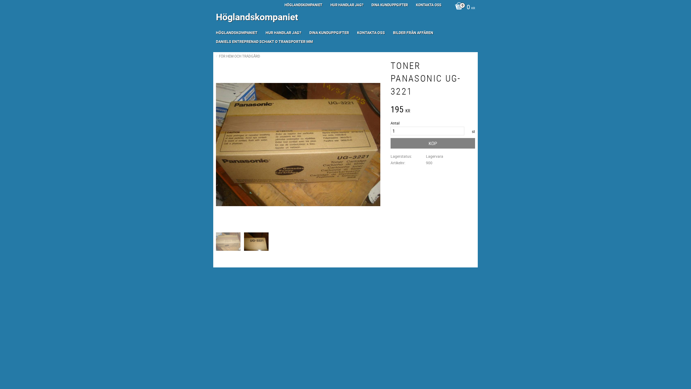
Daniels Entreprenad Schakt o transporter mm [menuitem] (264, 41)
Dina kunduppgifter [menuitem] (389, 4)
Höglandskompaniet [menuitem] (303, 4)
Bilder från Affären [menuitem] (413, 32)
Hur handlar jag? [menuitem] (346, 4)
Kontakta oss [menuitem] (428, 4)
